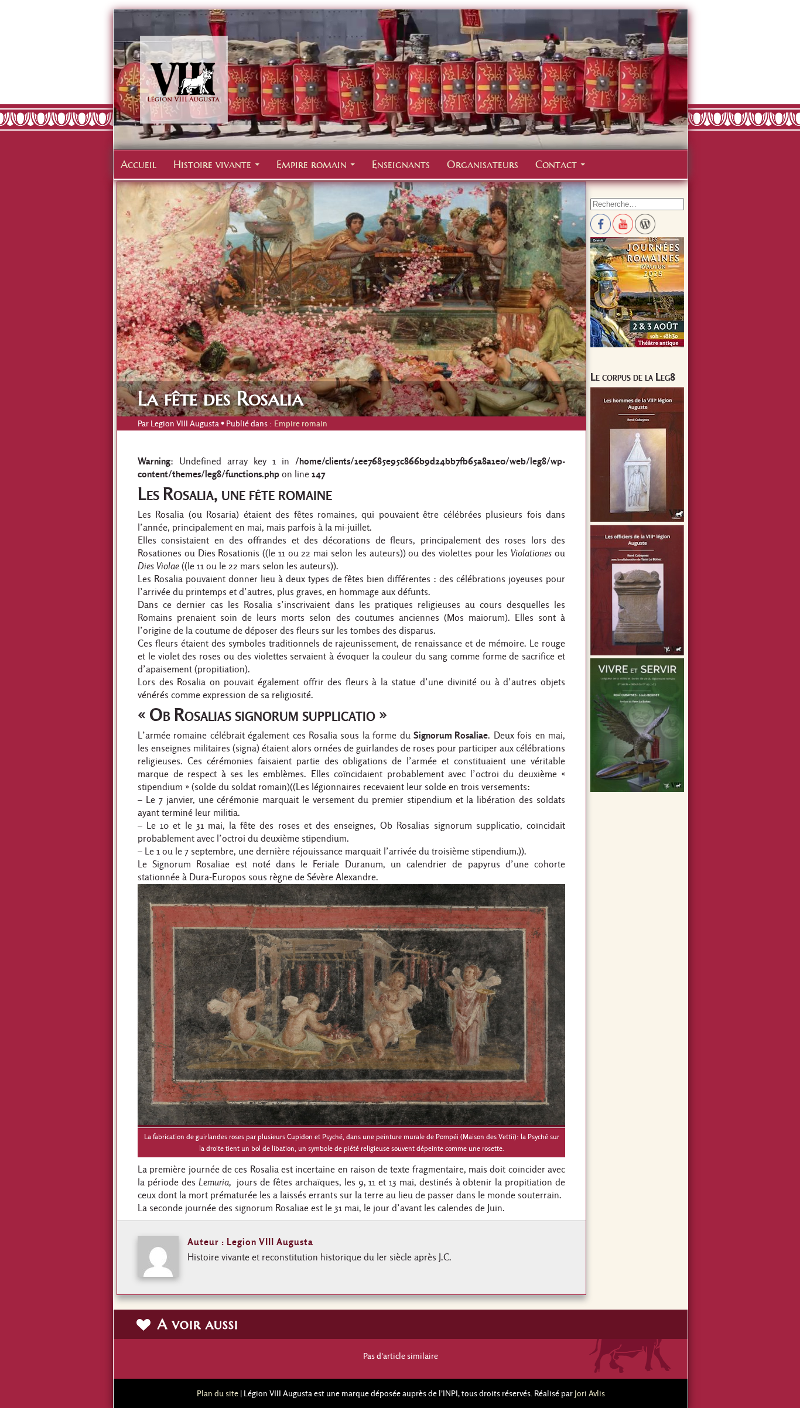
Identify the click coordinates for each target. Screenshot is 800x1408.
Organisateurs (482, 164)
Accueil (138, 164)
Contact (556, 164)
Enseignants (401, 164)
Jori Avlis (590, 1393)
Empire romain (311, 164)
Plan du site (217, 1393)
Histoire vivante (212, 164)
